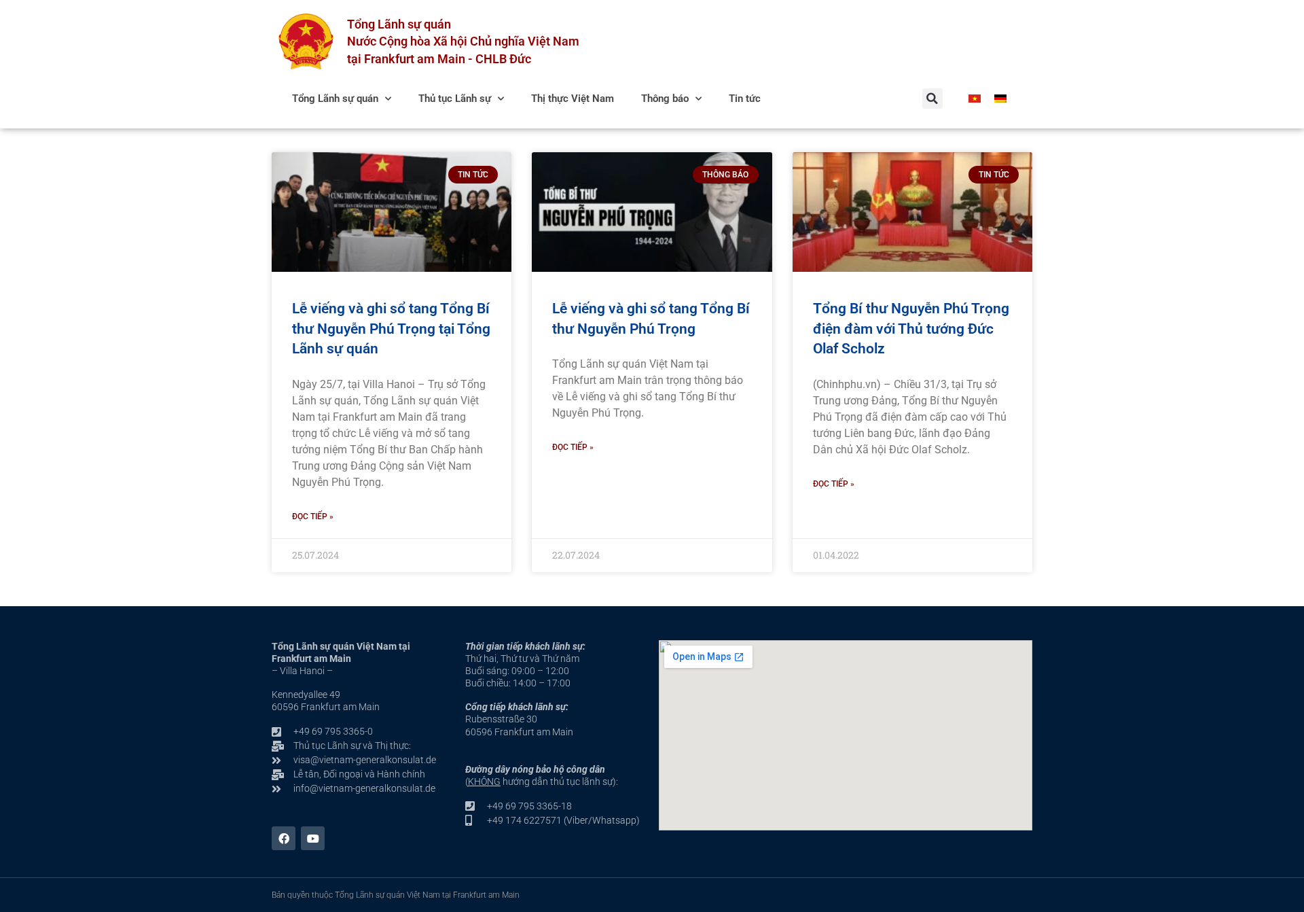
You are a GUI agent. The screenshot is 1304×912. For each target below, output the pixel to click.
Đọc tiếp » (312, 516)
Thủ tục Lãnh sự (454, 98)
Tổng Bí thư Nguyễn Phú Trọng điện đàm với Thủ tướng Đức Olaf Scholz (911, 328)
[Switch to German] (1000, 98)
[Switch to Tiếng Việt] (975, 98)
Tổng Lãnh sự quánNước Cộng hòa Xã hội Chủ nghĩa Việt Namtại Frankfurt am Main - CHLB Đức (463, 41)
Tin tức (745, 98)
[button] (932, 98)
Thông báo (665, 98)
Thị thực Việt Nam (572, 98)
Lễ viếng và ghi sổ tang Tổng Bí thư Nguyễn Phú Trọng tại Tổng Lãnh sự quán (391, 328)
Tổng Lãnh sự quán (335, 98)
